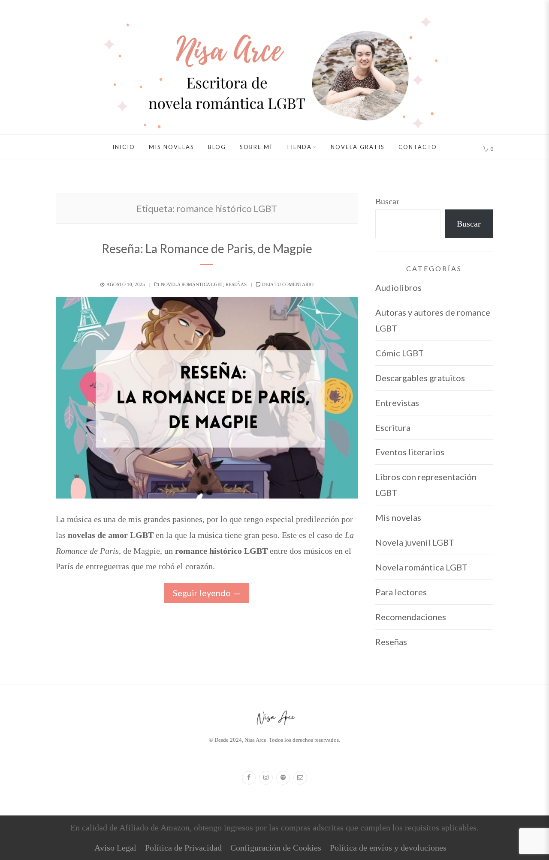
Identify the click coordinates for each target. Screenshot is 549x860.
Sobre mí (256, 146)
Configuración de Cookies (275, 847)
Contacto (417, 146)
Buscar (387, 201)
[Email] (300, 778)
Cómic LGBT (399, 353)
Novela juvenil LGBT (414, 542)
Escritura (392, 427)
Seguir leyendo (202, 593)
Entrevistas (397, 402)
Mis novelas (171, 146)
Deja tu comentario (288, 284)
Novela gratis (358, 146)
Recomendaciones (410, 617)
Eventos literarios (409, 452)
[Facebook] (249, 778)
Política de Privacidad (183, 847)
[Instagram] (266, 778)
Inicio (123, 146)
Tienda (299, 146)
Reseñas (236, 284)
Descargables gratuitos (420, 378)
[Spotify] (283, 778)
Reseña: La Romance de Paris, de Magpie (207, 248)
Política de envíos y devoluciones (388, 847)
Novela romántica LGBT (192, 284)
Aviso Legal (115, 847)
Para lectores (401, 592)
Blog (217, 146)
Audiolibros (398, 287)
